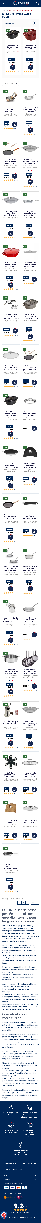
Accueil (4, 10)
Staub (17, 51)
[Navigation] (3, 3)
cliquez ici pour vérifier (20, 1220)
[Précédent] (30, 23)
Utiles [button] (6, 1175)
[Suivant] (34, 23)
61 (33, 903)
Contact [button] (7, 1179)
